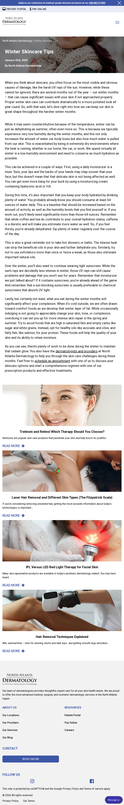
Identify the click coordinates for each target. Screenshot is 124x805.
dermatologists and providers (77, 351)
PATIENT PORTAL (16, 9)
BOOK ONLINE (30, 759)
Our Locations (10, 715)
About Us (9, 707)
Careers (69, 730)
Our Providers (10, 722)
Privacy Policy (10, 800)
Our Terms (29, 800)
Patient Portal (73, 715)
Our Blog (7, 737)
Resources (73, 707)
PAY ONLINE (39, 9)
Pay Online (71, 722)
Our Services (10, 730)
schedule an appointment (52, 361)
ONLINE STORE (97, 3)
